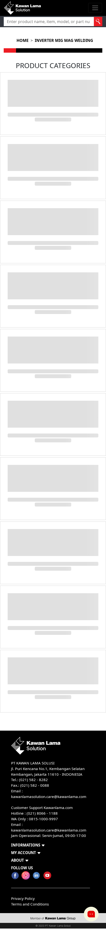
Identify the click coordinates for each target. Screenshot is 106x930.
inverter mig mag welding (64, 40)
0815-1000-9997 (43, 818)
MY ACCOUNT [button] (23, 852)
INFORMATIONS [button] (25, 845)
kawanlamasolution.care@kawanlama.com (48, 796)
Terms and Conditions (30, 904)
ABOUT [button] (17, 860)
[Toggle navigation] (95, 8)
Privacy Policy (23, 898)
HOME (23, 40)
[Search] (98, 21)
